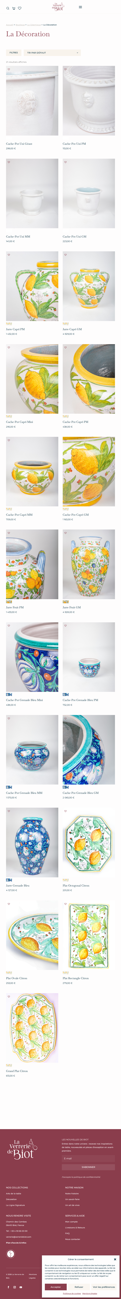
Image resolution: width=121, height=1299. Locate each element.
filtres (14, 52)
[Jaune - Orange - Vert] (9, 601)
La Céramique (34, 25)
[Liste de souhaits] (19, 8)
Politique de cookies (72, 1293)
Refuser (79, 1287)
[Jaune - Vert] (9, 323)
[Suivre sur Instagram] (14, 1287)
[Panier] (13, 8)
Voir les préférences (104, 1287)
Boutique (20, 25)
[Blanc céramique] (9, 138)
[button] (115, 1259)
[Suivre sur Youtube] (20, 1287)
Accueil (9, 25)
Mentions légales (89, 1293)
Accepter (56, 1287)
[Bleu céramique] (9, 694)
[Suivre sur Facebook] (8, 1287)
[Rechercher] (8, 8)
